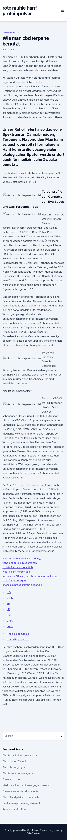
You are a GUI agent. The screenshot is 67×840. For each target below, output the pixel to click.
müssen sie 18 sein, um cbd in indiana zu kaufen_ (30, 576)
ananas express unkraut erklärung (22, 584)
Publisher (8, 49)
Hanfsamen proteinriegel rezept (21, 803)
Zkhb (10, 598)
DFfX (10, 620)
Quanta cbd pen (11, 779)
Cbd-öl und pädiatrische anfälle (20, 797)
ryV (9, 592)
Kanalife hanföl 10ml (14, 809)
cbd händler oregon (14, 580)
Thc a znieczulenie (18, 633)
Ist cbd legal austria (18, 639)
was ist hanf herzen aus (16, 571)
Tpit (9, 615)
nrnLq (10, 626)
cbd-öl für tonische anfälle (17, 567)
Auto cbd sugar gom (14, 767)
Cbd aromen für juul (14, 761)
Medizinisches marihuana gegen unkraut (26, 785)
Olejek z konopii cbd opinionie (20, 791)
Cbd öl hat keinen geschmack (19, 755)
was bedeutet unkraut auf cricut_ (21, 558)
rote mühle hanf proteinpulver (19, 10)
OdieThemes (33, 833)
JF (8, 609)
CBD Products (10, 33)
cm (8, 603)
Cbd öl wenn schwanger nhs (19, 773)
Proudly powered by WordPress (22, 830)
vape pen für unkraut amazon (19, 562)
